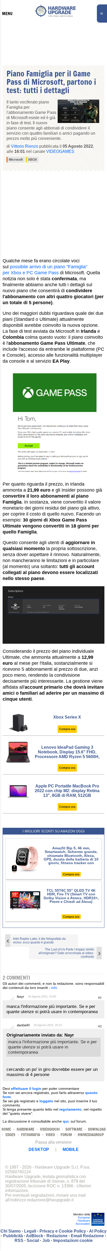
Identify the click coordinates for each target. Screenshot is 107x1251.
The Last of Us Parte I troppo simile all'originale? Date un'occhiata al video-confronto (66, 953)
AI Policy (97, 1231)
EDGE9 (10, 1134)
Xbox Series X (67, 717)
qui (66, 1121)
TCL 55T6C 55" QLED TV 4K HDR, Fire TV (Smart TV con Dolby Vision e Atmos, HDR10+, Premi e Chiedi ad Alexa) (71, 896)
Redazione (57, 1236)
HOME (6, 1129)
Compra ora (67, 729)
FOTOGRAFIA (30, 1134)
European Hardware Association (83, 1220)
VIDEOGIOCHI (50, 1129)
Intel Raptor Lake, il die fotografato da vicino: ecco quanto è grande (39, 940)
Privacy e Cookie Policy (62, 1231)
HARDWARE (25, 1129)
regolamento (70, 1109)
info (54, 988)
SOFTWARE (73, 1129)
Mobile (71, 1149)
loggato (46, 1101)
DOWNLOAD (97, 1129)
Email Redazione (87, 1236)
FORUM (66, 1134)
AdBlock (34, 1236)
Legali (30, 1231)
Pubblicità (13, 1236)
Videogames (60, 151)
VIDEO (50, 1134)
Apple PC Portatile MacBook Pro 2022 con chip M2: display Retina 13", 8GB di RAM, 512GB (67, 791)
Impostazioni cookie (73, 1240)
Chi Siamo (11, 1231)
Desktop (39, 1149)
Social (33, 1240)
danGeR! (23, 1025)
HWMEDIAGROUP (91, 1134)
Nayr (20, 997)
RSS (19, 1240)
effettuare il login (26, 1088)
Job (46, 1240)
